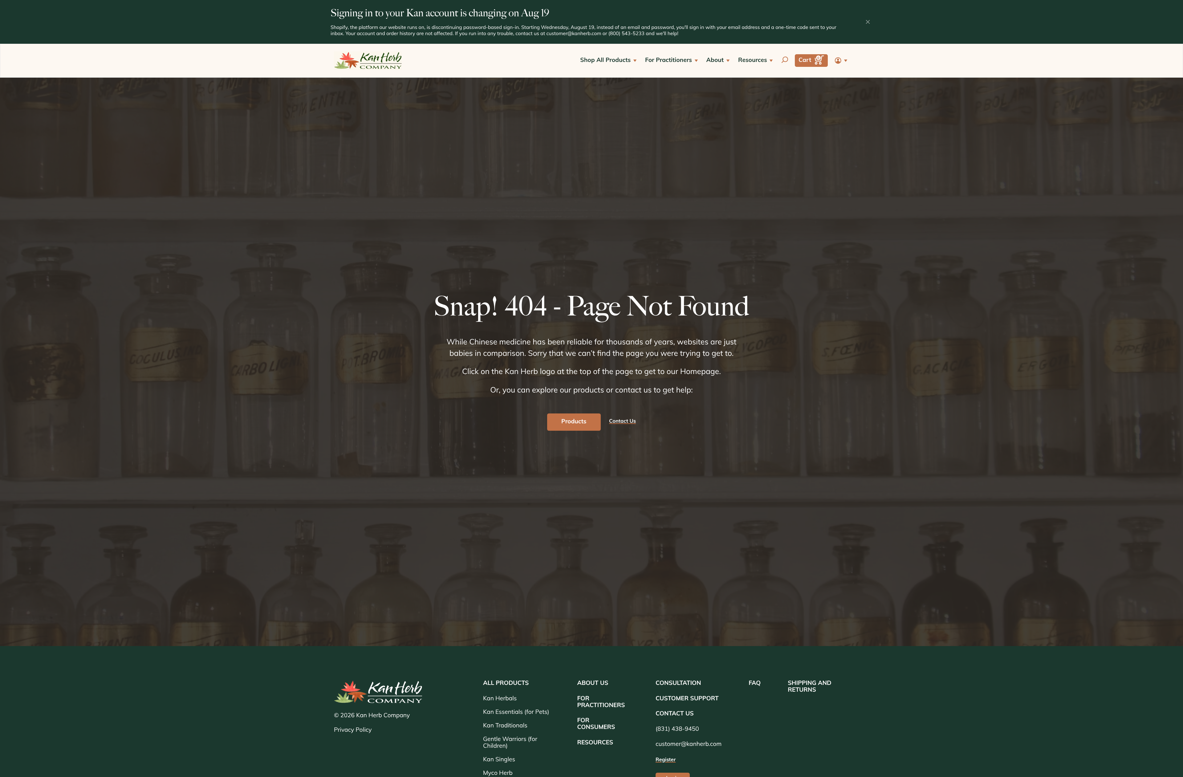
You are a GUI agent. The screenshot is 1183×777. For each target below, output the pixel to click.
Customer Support (687, 699)
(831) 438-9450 (677, 729)
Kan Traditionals (505, 726)
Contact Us (675, 714)
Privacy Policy (353, 730)
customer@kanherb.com (573, 33)
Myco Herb (498, 773)
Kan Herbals (500, 699)
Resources (595, 743)
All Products (506, 683)
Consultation (678, 683)
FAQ (755, 683)
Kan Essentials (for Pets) (516, 712)
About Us (592, 683)
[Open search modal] (784, 60)
